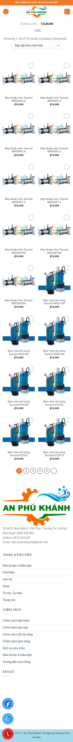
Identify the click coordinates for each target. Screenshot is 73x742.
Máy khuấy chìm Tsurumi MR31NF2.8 (19, 99)
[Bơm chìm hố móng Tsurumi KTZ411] (54, 382)
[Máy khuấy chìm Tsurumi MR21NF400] (54, 230)
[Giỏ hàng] (67, 12)
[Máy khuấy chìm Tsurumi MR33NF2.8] (19, 128)
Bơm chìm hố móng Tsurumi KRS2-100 (54, 302)
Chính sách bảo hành (16, 620)
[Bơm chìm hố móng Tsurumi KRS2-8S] (54, 331)
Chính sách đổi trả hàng (18, 634)
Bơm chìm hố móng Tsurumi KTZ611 (19, 454)
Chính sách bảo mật (15, 627)
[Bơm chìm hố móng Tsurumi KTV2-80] (19, 382)
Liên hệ (7, 579)
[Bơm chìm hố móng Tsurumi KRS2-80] (19, 331)
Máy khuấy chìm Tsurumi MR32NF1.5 (19, 201)
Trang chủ (28, 23)
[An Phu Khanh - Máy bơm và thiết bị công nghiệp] (36, 11)
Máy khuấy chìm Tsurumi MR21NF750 (19, 251)
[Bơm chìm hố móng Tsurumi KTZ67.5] (54, 432)
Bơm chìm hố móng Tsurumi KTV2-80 (19, 403)
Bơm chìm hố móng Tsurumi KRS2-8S (54, 352)
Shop (6, 586)
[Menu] (6, 12)
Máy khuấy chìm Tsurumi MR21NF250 (19, 302)
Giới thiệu (9, 572)
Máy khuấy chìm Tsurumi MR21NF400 (54, 251)
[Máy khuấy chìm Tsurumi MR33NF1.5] (54, 128)
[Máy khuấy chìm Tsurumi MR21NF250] (19, 280)
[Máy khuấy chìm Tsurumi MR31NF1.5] (54, 179)
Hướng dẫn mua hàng (16, 661)
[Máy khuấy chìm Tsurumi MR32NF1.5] (19, 179)
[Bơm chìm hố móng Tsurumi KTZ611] (19, 432)
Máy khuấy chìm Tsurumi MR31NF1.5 (54, 201)
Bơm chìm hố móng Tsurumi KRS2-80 (19, 352)
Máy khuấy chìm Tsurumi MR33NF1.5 (54, 150)
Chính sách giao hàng (16, 641)
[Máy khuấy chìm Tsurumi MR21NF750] (19, 230)
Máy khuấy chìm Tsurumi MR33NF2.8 (19, 150)
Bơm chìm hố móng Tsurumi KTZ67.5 (54, 454)
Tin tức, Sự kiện (12, 593)
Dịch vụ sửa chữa (14, 648)
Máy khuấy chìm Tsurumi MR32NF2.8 (54, 99)
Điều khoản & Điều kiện (17, 565)
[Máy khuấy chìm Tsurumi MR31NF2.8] (19, 78)
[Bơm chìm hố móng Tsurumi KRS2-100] (54, 280)
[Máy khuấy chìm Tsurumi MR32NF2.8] (54, 78)
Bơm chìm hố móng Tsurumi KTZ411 (54, 403)
